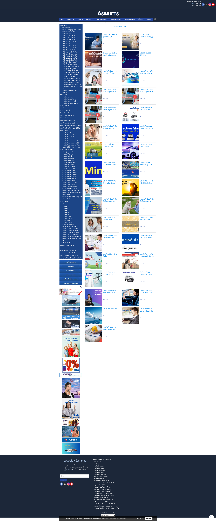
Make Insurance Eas (195, 1)
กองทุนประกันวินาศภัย (67, 245)
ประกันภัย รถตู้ (66, 216)
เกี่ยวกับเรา (141, 19)
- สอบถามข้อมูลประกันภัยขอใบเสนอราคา (105, 506)
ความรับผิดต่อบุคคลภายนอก (70, 188)
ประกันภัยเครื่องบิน (68, 158)
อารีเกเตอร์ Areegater (68, 224)
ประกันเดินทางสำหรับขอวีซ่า (70, 143)
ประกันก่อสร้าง (64, 201)
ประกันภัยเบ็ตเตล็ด (102, 19)
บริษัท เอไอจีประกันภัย (69, 40)
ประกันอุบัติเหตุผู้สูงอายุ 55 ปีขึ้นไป (70, 128)
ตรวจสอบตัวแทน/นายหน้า (68, 250)
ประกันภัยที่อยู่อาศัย (68, 164)
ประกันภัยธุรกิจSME (68, 160)
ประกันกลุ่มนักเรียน (66, 199)
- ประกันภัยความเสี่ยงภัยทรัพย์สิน (102, 491)
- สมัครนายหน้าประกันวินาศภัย (102, 489)
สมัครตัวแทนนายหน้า (130, 19)
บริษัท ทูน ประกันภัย (68, 27)
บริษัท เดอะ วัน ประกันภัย (69, 68)
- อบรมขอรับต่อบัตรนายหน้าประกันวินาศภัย (106, 508)
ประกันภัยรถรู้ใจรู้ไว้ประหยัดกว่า (72, 29)
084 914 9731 (82, 469)
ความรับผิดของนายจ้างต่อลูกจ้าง (72, 196)
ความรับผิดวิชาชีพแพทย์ (69, 174)
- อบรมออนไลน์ (97, 462)
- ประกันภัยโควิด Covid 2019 (101, 497)
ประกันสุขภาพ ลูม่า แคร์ (67, 115)
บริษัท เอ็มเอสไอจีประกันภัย (70, 72)
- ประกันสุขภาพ (97, 464)
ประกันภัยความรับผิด (66, 149)
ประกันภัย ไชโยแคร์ (68, 222)
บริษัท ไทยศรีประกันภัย (69, 44)
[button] (155, 19)
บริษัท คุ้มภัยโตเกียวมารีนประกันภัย (72, 87)
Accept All (148, 518)
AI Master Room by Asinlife (100, 502)
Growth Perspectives (98, 478)
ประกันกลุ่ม (80, 19)
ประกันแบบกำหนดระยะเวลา (70, 103)
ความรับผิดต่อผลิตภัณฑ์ (69, 178)
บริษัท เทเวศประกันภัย (68, 36)
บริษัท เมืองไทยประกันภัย (69, 62)
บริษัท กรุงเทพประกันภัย (69, 52)
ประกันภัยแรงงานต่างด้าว (70, 182)
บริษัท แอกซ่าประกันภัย (69, 46)
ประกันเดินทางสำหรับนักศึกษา (71, 145)
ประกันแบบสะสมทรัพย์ (69, 101)
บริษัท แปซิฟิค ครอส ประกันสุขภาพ (70, 91)
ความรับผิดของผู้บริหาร (69, 180)
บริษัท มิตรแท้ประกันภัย (69, 48)
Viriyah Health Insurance (67, 118)
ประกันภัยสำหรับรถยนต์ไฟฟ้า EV (72, 236)
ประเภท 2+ (65, 212)
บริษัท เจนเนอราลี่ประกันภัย (70, 66)
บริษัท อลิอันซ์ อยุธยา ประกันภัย (71, 84)
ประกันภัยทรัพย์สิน (67, 156)
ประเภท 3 (65, 210)
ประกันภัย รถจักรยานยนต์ (70, 228)
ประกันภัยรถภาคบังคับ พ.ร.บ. (71, 234)
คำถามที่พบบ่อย (65, 248)
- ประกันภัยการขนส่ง (99, 468)
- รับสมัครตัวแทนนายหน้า (100, 476)
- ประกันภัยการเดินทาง (99, 474)
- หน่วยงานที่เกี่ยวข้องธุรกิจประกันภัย (103, 483)
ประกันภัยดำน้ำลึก (67, 133)
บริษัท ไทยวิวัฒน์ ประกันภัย (70, 74)
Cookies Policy (122, 518)
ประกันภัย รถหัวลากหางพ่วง (70, 232)
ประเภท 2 (65, 208)
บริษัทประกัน (64, 25)
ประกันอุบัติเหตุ (64, 105)
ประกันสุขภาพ (70, 19)
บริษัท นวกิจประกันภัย (68, 38)
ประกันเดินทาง (90, 19)
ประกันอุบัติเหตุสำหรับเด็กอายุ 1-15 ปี (71, 125)
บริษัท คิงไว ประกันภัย (68, 76)
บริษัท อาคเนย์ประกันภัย (67, 120)
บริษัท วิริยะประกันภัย (68, 34)
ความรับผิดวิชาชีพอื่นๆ (69, 170)
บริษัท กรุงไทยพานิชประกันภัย (71, 82)
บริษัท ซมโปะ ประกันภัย (69, 56)
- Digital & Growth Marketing (101, 485)
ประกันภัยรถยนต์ (65, 204)
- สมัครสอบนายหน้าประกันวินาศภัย (103, 495)
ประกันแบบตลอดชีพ (68, 97)
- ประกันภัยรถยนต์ (98, 466)
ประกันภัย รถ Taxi (67, 218)
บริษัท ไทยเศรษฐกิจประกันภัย (71, 80)
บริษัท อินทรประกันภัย (69, 50)
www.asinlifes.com (69, 464)
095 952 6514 (198, 3)
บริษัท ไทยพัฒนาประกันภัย (70, 64)
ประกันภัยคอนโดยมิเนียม (69, 184)
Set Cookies (140, 518)
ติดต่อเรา (149, 19)
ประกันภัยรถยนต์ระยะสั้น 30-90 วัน (71, 239)
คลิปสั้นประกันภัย (65, 243)
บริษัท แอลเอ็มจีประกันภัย (70, 60)
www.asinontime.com (80, 464)
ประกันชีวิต (63, 94)
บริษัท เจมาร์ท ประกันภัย (69, 54)
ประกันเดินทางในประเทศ (69, 137)
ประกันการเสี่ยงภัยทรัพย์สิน (70, 186)
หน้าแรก (62, 19)
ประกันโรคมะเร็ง (65, 110)
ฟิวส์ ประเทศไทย (67, 220)
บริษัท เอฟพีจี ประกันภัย (69, 168)
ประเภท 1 (65, 206)
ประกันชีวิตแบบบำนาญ (69, 99)
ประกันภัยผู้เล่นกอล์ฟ (66, 152)
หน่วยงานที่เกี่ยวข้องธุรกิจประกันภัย (70, 258)
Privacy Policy (112, 518)
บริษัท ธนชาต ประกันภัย (69, 58)
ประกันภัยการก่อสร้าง (68, 166)
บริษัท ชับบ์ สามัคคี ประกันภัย (71, 78)
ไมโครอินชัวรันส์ (65, 113)
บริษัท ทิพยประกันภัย (68, 32)
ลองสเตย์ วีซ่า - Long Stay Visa (71, 147)
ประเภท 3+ (65, 214)
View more (105, 43)
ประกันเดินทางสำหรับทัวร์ (70, 141)
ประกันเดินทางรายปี (68, 135)
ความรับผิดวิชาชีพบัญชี (69, 176)
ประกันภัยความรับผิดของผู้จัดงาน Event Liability (72, 193)
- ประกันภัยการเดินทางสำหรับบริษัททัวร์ (104, 504)
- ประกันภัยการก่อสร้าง (99, 472)
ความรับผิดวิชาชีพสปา (69, 172)
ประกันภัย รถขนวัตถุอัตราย (70, 230)
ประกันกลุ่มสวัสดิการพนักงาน (69, 123)
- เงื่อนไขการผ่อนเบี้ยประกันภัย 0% (103, 499)
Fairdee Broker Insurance (69, 226)
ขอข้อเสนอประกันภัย (116, 19)
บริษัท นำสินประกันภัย (69, 162)
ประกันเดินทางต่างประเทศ (70, 139)
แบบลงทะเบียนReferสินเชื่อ (68, 253)
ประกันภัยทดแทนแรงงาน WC (71, 190)
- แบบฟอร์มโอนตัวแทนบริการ (101, 487)
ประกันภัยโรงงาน (67, 154)
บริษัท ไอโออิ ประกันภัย (69, 42)
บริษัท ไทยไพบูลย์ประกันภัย (70, 70)
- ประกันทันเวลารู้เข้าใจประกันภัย (102, 493)
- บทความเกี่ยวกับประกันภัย (101, 480)
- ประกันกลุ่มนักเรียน (99, 470)
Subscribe (63, 480)
